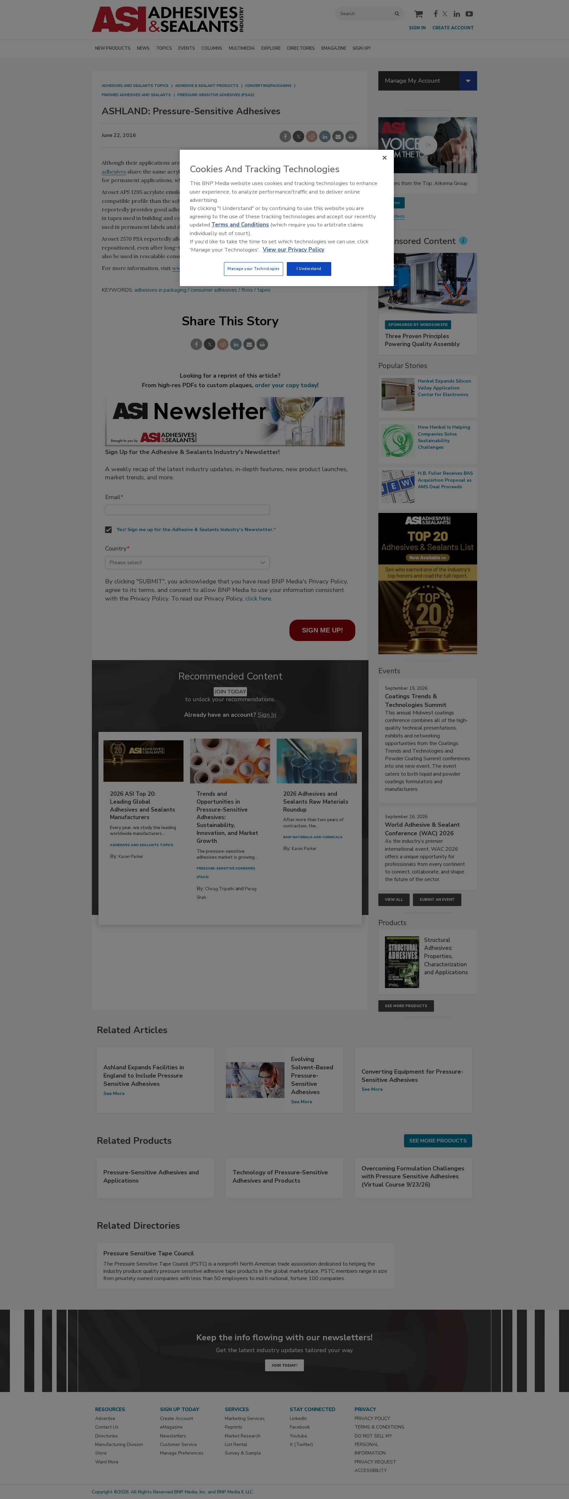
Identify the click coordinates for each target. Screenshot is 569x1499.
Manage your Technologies (254, 268)
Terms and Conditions (240, 224)
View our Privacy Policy (293, 250)
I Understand (309, 268)
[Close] (384, 157)
